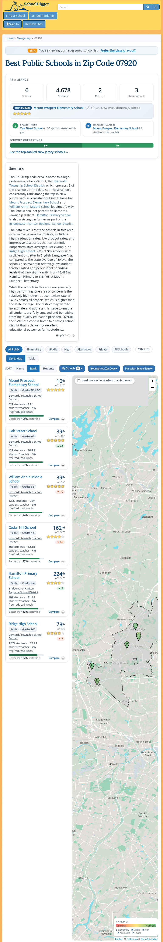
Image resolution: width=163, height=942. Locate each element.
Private (102, 349)
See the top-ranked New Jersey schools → (39, 152)
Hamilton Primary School (53, 215)
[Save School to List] (63, 419)
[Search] (147, 7)
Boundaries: (103, 368)
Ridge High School (22, 251)
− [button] (152, 387)
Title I (143, 349)
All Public (14, 349)
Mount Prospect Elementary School (58, 108)
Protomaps (132, 939)
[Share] (156, 7)
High (67, 349)
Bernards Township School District (38, 183)
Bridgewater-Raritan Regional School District (41, 224)
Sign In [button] (14, 24)
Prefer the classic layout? (118, 50)
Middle (52, 349)
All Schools (121, 349)
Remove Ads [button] (34, 24)
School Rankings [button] (43, 16)
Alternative (84, 349)
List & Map (15, 358)
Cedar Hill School (22, 527)
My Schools (70, 368)
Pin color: (138, 368)
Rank (33, 368)
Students (48, 368)
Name (20, 368)
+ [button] (152, 381)
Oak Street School (31, 128)
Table (31, 358)
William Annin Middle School (29, 207)
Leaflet (118, 939)
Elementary (34, 349)
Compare (54, 418)
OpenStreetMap (149, 939)
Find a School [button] (15, 16)
